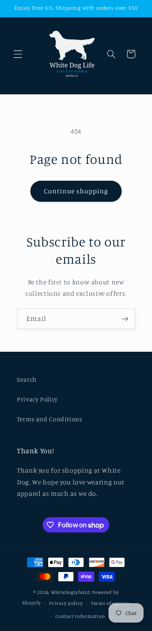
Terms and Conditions (49, 418)
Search (27, 379)
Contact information (80, 616)
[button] (17, 54)
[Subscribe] (125, 318)
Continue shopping (76, 191)
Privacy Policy (37, 399)
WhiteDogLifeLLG (71, 592)
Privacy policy (65, 603)
